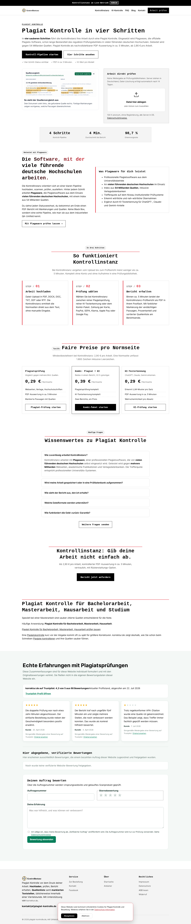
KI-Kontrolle (117, 10)
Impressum (144, 882)
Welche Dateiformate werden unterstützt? (66, 502)
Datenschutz (145, 886)
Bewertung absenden (41, 839)
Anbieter (108, 886)
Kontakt (141, 10)
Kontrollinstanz (102, 10)
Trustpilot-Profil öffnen (38, 693)
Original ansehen (41, 737)
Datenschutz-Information (104, 910)
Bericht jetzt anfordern (95, 577)
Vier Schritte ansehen (81, 54)
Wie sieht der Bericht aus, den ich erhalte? (66, 493)
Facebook (73, 890)
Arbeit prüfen (158, 10)
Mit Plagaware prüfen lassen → (44, 223)
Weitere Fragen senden (95, 524)
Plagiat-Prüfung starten (46, 407)
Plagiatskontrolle (35, 635)
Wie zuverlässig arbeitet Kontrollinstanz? (65, 455)
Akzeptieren (69, 916)
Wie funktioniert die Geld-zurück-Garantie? (67, 512)
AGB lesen (143, 890)
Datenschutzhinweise (41, 835)
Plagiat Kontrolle (32, 24)
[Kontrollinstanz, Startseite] (32, 10)
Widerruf (143, 894)
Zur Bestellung (76, 882)
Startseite (109, 882)
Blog (133, 10)
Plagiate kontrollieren (44, 638)
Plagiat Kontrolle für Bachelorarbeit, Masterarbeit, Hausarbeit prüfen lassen (61, 629)
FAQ (127, 10)
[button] (136, 100)
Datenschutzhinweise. (117, 118)
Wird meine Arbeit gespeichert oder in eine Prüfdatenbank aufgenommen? (83, 482)
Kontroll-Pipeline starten (42, 54)
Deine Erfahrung (36, 804)
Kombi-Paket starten (95, 407)
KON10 (114, 3)
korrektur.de (32, 900)
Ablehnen (85, 916)
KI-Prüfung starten (145, 407)
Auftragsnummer (36, 790)
